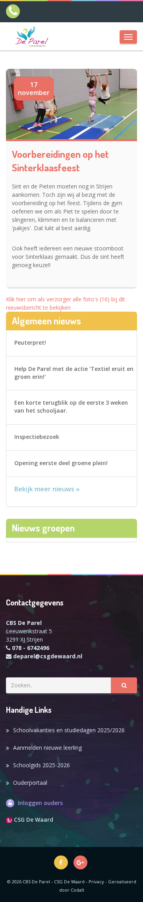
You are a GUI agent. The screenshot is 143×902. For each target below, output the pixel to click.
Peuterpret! (30, 342)
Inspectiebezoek (36, 436)
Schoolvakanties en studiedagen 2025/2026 (69, 730)
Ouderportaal (30, 782)
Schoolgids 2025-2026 (41, 765)
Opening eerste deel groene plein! (61, 463)
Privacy (96, 882)
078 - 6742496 (30, 648)
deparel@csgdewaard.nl (47, 656)
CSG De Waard (32, 819)
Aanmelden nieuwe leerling (47, 747)
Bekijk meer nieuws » (46, 489)
